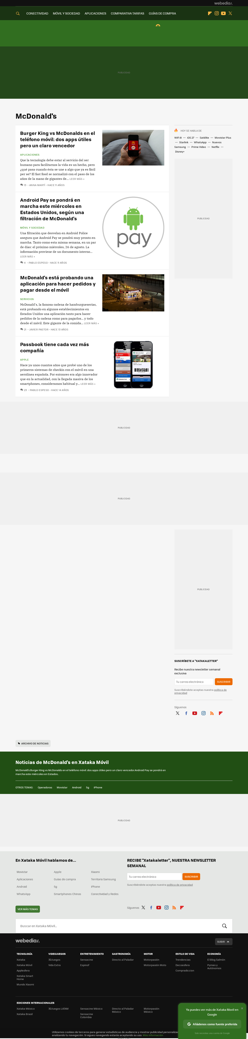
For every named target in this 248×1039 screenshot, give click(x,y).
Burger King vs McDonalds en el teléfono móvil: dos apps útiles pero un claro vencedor (57, 139)
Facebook (186, 712)
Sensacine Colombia (86, 1015)
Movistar (62, 787)
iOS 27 (190, 137)
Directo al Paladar (123, 959)
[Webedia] (223, 3)
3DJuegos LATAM (58, 1008)
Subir (221, 941)
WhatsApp (200, 142)
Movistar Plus (223, 137)
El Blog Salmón (216, 959)
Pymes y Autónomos (214, 966)
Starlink (183, 142)
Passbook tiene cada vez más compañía (54, 347)
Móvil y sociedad (32, 227)
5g (87, 787)
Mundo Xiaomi (25, 984)
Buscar (224, 925)
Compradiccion (185, 970)
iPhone (98, 787)
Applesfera (23, 970)
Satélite (204, 137)
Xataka (21, 959)
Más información (153, 1035)
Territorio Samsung (103, 879)
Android (76, 787)
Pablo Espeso (38, 262)
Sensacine (86, 959)
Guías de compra (65, 879)
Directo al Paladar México (123, 1010)
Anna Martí (37, 185)
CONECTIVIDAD (37, 13)
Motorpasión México (151, 1010)
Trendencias (183, 959)
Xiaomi (95, 872)
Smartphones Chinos (67, 894)
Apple (24, 359)
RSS (212, 712)
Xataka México (26, 1008)
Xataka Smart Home (25, 977)
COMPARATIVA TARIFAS (127, 13)
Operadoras (45, 787)
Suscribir (223, 681)
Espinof (84, 965)
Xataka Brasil (25, 1014)
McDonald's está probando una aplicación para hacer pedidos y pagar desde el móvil (58, 283)
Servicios (27, 299)
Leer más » (77, 179)
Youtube (223, 13)
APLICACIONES (95, 13)
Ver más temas (28, 909)
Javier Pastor (38, 329)
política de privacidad (180, 884)
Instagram (216, 13)
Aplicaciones (30, 154)
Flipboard (210, 13)
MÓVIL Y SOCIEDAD (66, 13)
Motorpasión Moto (155, 965)
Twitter (230, 13)
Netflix (215, 147)
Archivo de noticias (34, 743)
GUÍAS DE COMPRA (162, 13)
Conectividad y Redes (105, 894)
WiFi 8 (178, 137)
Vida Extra (54, 965)
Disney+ (179, 151)
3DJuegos (54, 959)
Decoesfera (183, 965)
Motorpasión (151, 959)
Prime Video (198, 147)
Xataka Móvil (24, 965)
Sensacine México (91, 1008)
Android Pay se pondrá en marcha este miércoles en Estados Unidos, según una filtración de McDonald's (52, 209)
